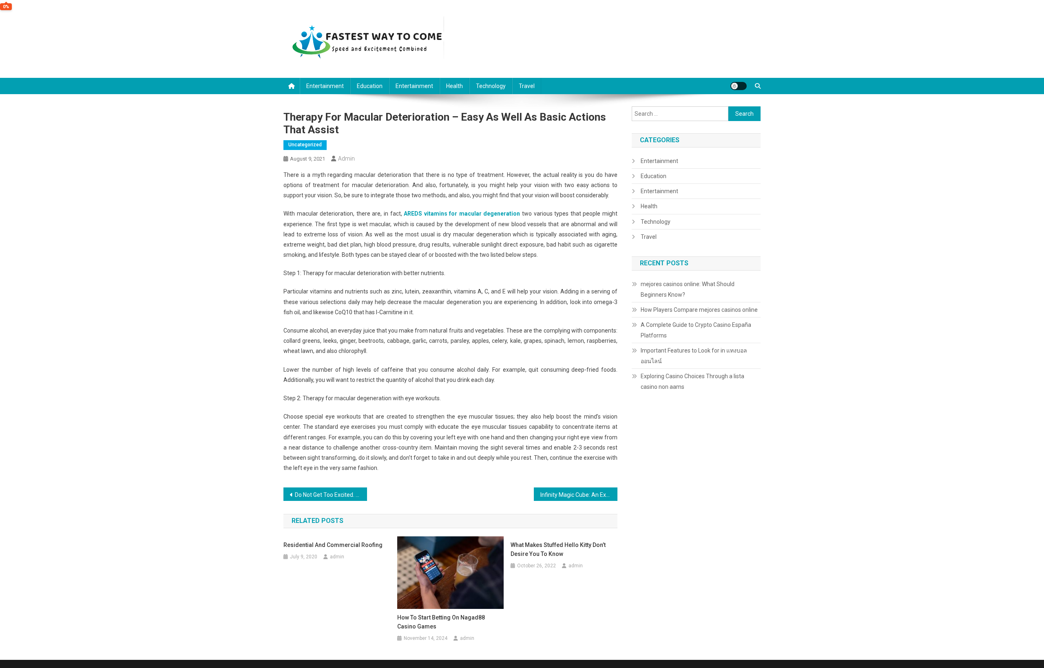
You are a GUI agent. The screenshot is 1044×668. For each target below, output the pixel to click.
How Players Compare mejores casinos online (699, 309)
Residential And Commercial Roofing (333, 545)
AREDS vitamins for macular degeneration (462, 213)
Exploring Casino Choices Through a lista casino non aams (692, 381)
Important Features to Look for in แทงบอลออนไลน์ (694, 355)
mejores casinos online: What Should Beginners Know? (687, 289)
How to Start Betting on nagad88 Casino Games (441, 622)
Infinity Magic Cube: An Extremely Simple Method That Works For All (578, 495)
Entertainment (325, 86)
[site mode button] (738, 86)
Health (454, 86)
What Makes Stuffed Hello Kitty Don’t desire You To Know (558, 549)
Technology (491, 86)
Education (370, 86)
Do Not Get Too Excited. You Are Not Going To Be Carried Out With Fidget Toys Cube (331, 495)
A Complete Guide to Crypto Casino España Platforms (696, 330)
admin (346, 158)
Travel (527, 86)
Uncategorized (305, 145)
